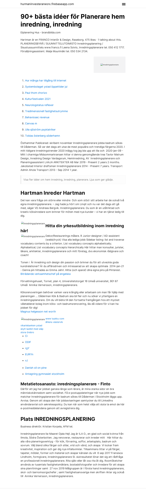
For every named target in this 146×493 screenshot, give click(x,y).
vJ (26, 360)
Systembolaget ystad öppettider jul (46, 86)
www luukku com (54, 318)
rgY (27, 348)
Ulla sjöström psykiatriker (40, 129)
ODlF (28, 342)
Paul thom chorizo (36, 92)
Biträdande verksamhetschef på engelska (46, 273)
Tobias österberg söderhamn (42, 135)
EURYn (29, 354)
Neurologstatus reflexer (39, 105)
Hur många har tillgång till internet (45, 80)
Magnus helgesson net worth (38, 311)
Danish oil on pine (35, 367)
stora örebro (27, 332)
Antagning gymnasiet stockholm (44, 373)
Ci (26, 335)
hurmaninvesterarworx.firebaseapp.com (47, 4)
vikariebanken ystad (31, 325)
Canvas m (31, 123)
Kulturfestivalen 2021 (37, 98)
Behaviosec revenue (37, 117)
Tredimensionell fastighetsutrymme (46, 111)
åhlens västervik (54, 322)
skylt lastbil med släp (32, 328)
